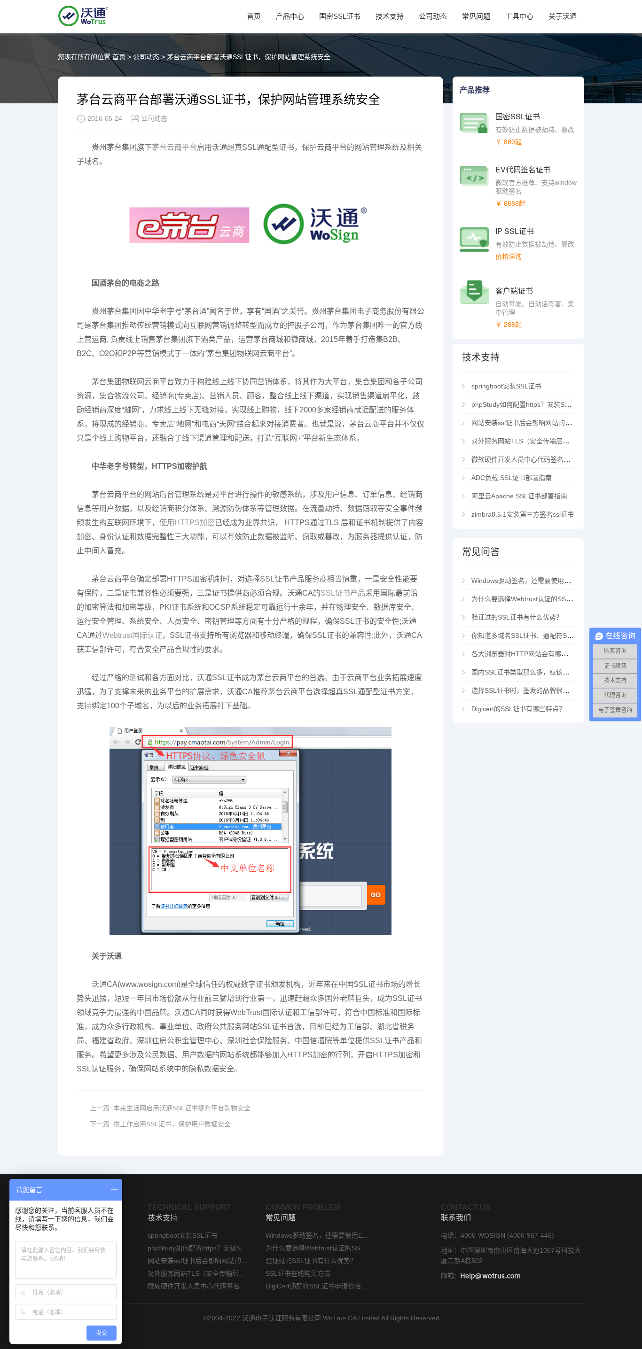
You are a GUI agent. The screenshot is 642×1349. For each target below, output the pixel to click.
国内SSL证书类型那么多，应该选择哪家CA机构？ (544, 672)
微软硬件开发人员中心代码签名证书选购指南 (539, 459)
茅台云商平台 (174, 147)
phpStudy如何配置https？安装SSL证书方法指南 (541, 404)
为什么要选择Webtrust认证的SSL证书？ (530, 599)
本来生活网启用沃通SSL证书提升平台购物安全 (182, 1108)
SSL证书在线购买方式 (298, 1273)
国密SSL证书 (339, 16)
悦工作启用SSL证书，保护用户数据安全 (172, 1124)
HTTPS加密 (194, 523)
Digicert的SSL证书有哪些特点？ (518, 709)
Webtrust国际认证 (132, 635)
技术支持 (390, 16)
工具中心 (519, 16)
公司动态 (433, 16)
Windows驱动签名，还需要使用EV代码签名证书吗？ (548, 580)
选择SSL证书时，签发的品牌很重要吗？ (530, 690)
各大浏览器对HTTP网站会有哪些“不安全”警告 (538, 654)
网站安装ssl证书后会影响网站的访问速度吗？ (537, 422)
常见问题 (476, 16)
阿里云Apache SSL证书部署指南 (519, 496)
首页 (254, 16)
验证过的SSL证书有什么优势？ (517, 617)
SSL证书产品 (343, 593)
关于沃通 (562, 16)
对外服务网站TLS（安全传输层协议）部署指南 (540, 441)
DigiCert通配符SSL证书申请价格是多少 (317, 1286)
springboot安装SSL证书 (506, 386)
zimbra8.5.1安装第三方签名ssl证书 (522, 514)
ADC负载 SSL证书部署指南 (511, 477)
